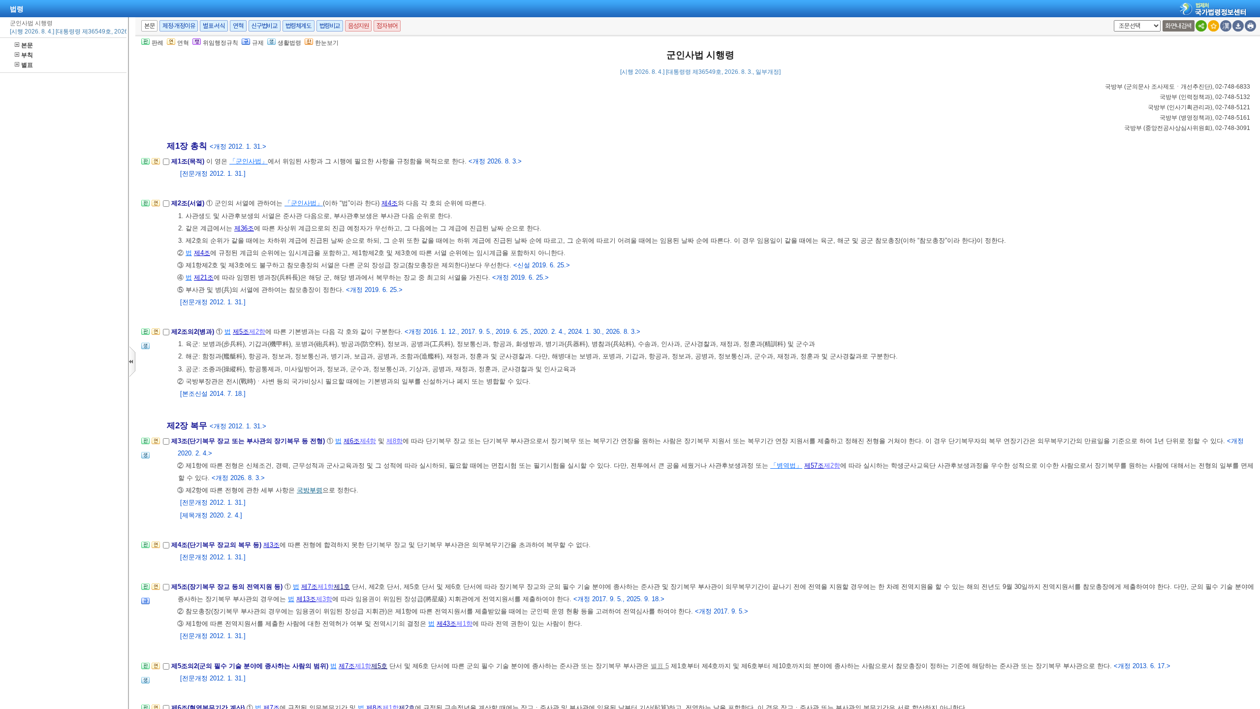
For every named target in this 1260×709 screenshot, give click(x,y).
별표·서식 (214, 26)
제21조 (204, 277)
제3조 (271, 544)
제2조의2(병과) (193, 331)
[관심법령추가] (1213, 26)
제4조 (389, 203)
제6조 (352, 441)
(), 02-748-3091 (1187, 128)
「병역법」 (786, 465)
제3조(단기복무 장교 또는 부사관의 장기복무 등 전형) (249, 441)
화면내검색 (1179, 26)
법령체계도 (298, 26)
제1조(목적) (188, 161)
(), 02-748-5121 (1199, 107)
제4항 (368, 441)
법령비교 (329, 26)
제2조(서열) (188, 203)
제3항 (324, 599)
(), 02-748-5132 (1205, 97)
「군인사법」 (248, 161)
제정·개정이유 (178, 26)
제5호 (379, 666)
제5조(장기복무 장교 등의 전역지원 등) (227, 586)
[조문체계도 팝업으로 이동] (145, 164)
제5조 (241, 331)
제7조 (309, 586)
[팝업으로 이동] (145, 349)
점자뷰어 (387, 26)
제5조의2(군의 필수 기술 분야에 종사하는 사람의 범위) (250, 666)
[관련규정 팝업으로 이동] (145, 604)
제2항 (257, 331)
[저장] (1238, 26)
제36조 (244, 228)
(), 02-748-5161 (1205, 117)
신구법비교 (265, 26)
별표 (27, 65)
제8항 (394, 441)
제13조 (306, 599)
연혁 (238, 26)
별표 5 (660, 666)
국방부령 (309, 490)
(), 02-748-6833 (1177, 86)
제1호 (342, 586)
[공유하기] (1201, 26)
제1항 (325, 586)
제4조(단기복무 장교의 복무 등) (217, 544)
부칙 (27, 55)
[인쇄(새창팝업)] (1250, 26)
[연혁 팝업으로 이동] (156, 164)
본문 (27, 45)
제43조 (446, 623)
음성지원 (358, 26)
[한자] (1225, 26)
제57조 (814, 465)
